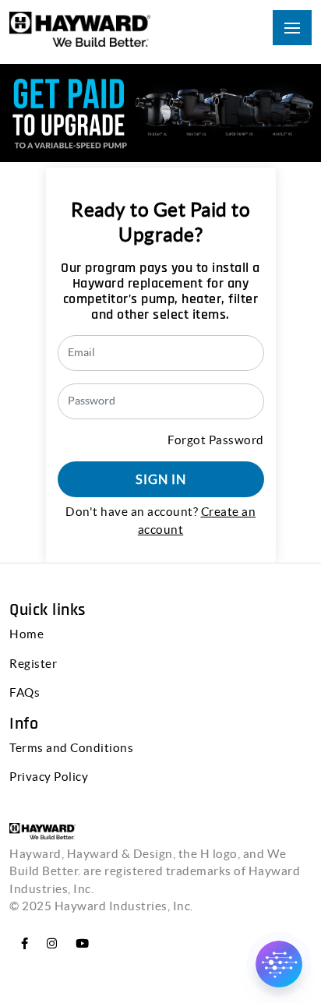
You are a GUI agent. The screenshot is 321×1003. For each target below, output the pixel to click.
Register (33, 663)
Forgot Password (216, 440)
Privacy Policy (48, 776)
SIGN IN (161, 479)
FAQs (24, 692)
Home (26, 634)
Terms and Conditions (71, 747)
